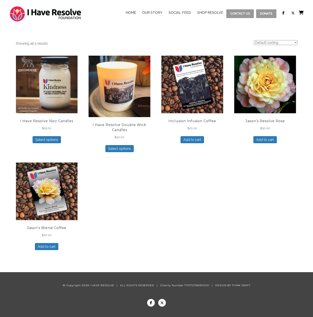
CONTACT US (240, 13)
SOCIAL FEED (180, 13)
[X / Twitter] (162, 303)
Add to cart (192, 140)
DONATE (266, 13)
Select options (46, 140)
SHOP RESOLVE (210, 13)
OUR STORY (152, 13)
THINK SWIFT (241, 285)
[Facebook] (151, 303)
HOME (131, 13)
